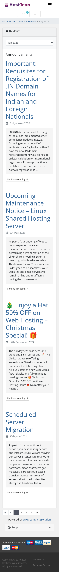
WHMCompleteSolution (37, 519)
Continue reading (16, 179)
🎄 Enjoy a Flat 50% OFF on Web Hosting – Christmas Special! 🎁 (27, 320)
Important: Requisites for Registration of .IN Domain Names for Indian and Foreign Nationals (27, 90)
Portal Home (8, 21)
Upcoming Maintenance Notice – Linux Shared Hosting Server (28, 210)
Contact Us (38, 559)
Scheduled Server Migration (21, 422)
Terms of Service (42, 565)
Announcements (27, 21)
